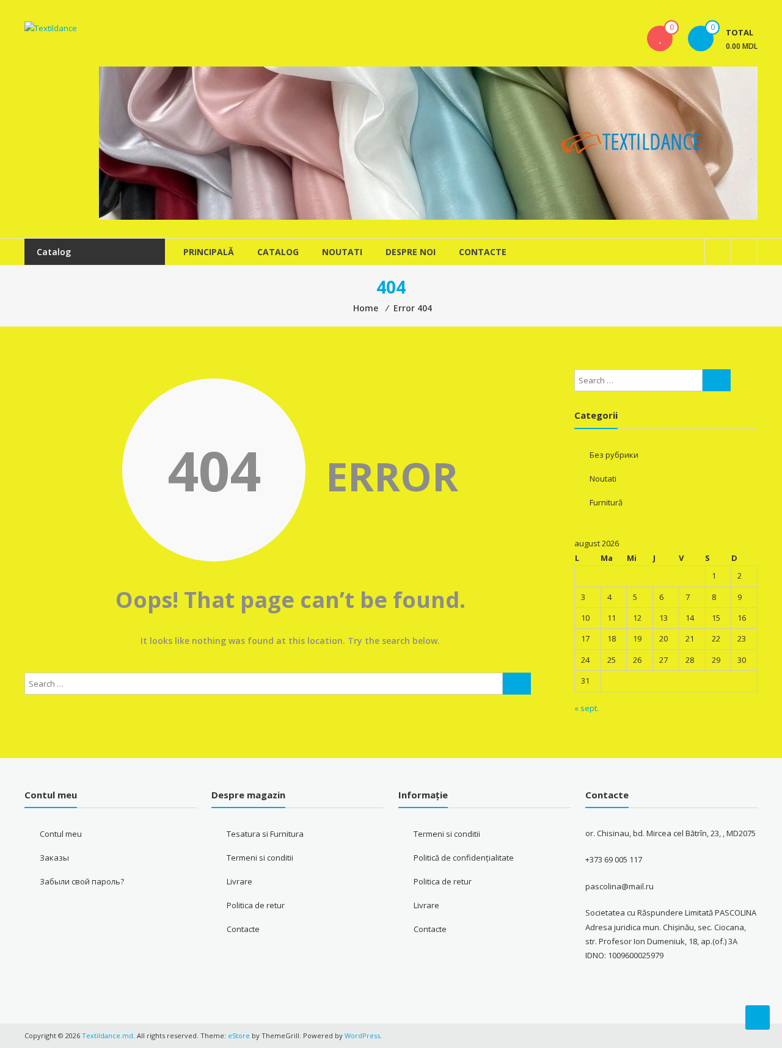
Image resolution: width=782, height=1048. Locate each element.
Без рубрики (614, 454)
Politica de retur (256, 905)
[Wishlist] (660, 38)
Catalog (278, 252)
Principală (208, 252)
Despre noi (411, 252)
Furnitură (606, 502)
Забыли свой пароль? (82, 881)
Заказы (54, 857)
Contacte (482, 252)
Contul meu (61, 833)
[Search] (517, 684)
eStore (239, 1035)
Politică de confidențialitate (464, 857)
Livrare (239, 881)
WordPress (362, 1035)
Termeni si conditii (260, 857)
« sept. (586, 708)
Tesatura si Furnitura (265, 833)
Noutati (342, 252)
